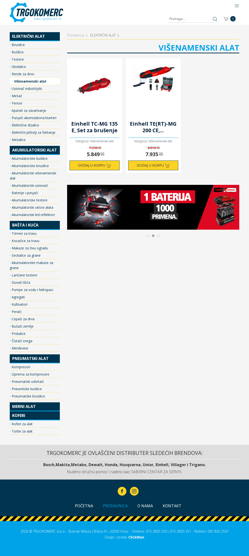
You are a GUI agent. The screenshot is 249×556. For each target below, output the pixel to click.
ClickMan (136, 537)
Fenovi (16, 103)
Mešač (16, 96)
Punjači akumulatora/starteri (33, 117)
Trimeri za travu (23, 233)
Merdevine (19, 348)
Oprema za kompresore (30, 374)
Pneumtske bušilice (26, 388)
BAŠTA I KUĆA (25, 225)
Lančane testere (24, 275)
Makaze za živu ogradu (29, 248)
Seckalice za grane (26, 255)
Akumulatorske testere (29, 200)
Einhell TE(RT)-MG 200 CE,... (153, 127)
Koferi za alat (22, 424)
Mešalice (18, 139)
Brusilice (18, 44)
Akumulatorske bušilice (29, 158)
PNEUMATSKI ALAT (30, 358)
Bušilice (17, 52)
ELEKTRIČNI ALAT (28, 36)
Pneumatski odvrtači (27, 381)
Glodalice (18, 66)
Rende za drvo (22, 74)
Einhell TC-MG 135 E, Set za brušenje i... (94, 128)
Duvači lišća (20, 282)
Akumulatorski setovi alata (32, 207)
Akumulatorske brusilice (30, 165)
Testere (17, 59)
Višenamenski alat (29, 81)
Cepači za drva (23, 319)
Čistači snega (21, 341)
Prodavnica (115, 506)
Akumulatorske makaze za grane (31, 265)
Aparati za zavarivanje (28, 110)
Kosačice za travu (25, 240)
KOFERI (18, 415)
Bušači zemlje (22, 326)
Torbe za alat (22, 431)
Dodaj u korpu (92, 165)
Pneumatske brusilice (28, 396)
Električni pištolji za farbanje (33, 132)
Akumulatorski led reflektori (33, 214)
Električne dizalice (25, 125)
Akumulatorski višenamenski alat (33, 175)
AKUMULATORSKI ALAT (34, 150)
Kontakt (172, 506)
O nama (145, 506)
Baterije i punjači (24, 192)
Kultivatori (19, 304)
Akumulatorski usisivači (29, 185)
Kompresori (20, 367)
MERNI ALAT (24, 406)
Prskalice (18, 333)
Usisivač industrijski (26, 88)
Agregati (18, 297)
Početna (84, 506)
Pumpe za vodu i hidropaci (32, 289)
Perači (16, 311)
